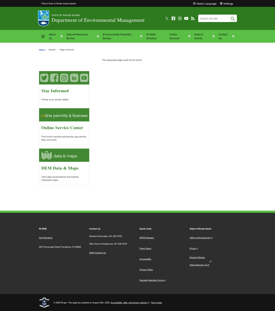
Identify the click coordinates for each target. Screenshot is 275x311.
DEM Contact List (97, 252)
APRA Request (147, 237)
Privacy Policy (146, 269)
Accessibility (145, 258)
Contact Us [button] (227, 36)
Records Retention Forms (152, 280)
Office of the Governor (200, 237)
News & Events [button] (205, 36)
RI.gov (193, 248)
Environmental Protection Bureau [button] (123, 36)
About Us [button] (56, 36)
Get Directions (45, 237)
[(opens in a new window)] (167, 18)
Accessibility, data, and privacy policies (129, 302)
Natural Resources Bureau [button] (84, 36)
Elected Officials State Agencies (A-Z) (199, 261)
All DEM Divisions (151, 36)
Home (42, 49)
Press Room (145, 248)
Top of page (156, 302)
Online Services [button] (180, 36)
